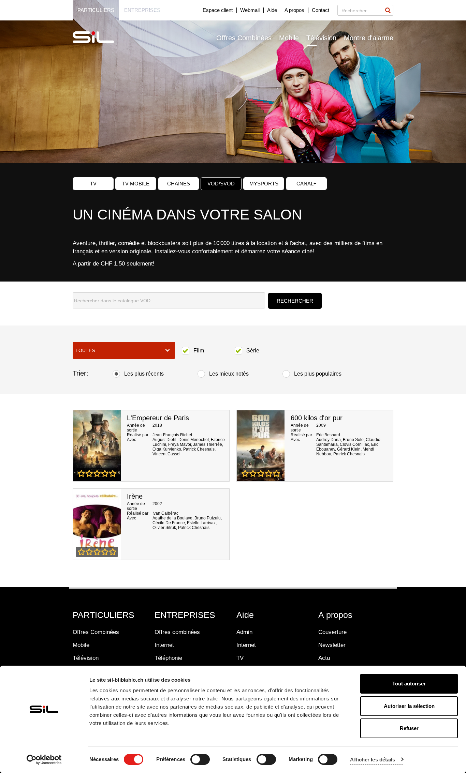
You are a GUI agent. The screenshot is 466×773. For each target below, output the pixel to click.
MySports (263, 183)
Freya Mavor (179, 444)
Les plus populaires (317, 374)
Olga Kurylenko (166, 449)
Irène (135, 496)
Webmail (250, 10)
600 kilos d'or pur (317, 418)
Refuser (409, 728)
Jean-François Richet (172, 435)
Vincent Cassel (166, 454)
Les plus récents (144, 374)
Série (252, 350)
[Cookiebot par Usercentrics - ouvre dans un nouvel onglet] (44, 760)
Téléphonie (168, 658)
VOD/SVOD (221, 183)
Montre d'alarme (368, 38)
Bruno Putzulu (207, 518)
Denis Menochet (193, 439)
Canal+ (306, 183)
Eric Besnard (328, 435)
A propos (294, 10)
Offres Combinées (244, 38)
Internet (164, 645)
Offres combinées (177, 632)
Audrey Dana (328, 439)
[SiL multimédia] (101, 37)
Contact (320, 10)
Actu (324, 658)
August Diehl (164, 439)
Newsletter (332, 645)
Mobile (289, 38)
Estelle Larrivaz (201, 522)
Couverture (332, 632)
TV (93, 183)
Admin (244, 632)
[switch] (200, 759)
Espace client (218, 10)
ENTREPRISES (185, 615)
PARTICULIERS (103, 615)
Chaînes (178, 183)
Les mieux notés (229, 374)
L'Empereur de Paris (158, 418)
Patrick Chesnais (199, 449)
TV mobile (135, 183)
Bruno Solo (353, 439)
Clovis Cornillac (354, 444)
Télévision (321, 38)
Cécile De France (168, 522)
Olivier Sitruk (164, 527)
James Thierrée (207, 444)
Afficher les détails (372, 759)
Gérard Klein (349, 449)
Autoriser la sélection (409, 706)
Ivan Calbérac (165, 513)
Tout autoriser (409, 683)
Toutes (85, 350)
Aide (272, 10)
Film (198, 350)
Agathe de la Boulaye (172, 518)
